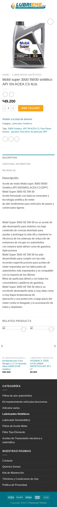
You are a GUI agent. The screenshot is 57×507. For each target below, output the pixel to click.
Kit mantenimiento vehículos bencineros (24, 402)
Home (5, 75)
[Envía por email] (16, 139)
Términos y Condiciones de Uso (20, 479)
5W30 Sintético (15, 128)
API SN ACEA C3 (31, 128)
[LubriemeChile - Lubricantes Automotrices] (29, 5)
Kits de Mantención (13, 472)
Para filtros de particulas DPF (33, 132)
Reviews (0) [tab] (9, 170)
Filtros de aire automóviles (17, 395)
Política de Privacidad (14, 485)
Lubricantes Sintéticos (26, 75)
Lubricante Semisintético (16, 420)
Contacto (7, 460)
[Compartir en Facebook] (11, 139)
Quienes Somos (11, 466)
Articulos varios (11, 408)
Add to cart (30, 108)
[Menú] (4, 6)
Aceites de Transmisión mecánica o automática (22, 440)
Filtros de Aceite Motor (14, 426)
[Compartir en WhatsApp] (5, 139)
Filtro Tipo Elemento (13, 432)
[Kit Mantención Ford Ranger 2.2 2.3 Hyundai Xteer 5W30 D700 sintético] (14, 340)
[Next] (54, 352)
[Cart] (53, 5)
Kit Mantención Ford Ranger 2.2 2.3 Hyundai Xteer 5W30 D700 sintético (14, 365)
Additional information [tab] (16, 164)
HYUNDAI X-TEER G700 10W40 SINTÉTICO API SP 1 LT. (40, 365)
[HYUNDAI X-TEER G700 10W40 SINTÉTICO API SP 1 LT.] (42, 340)
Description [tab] (9, 158)
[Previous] (2, 352)
